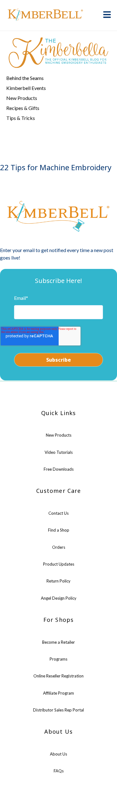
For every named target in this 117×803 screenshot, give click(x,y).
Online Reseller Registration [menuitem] (58, 675)
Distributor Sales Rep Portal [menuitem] (58, 709)
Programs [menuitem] (58, 659)
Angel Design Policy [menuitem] (58, 598)
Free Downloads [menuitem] (59, 469)
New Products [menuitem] (21, 98)
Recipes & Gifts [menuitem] (22, 108)
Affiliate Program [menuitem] (58, 693)
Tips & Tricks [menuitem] (20, 118)
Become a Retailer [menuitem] (58, 642)
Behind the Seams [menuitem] (25, 78)
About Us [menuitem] (58, 753)
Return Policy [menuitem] (58, 580)
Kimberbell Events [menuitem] (26, 88)
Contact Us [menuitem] (58, 513)
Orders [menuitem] (58, 547)
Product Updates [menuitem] (58, 564)
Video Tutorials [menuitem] (59, 452)
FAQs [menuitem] (59, 770)
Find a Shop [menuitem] (58, 530)
